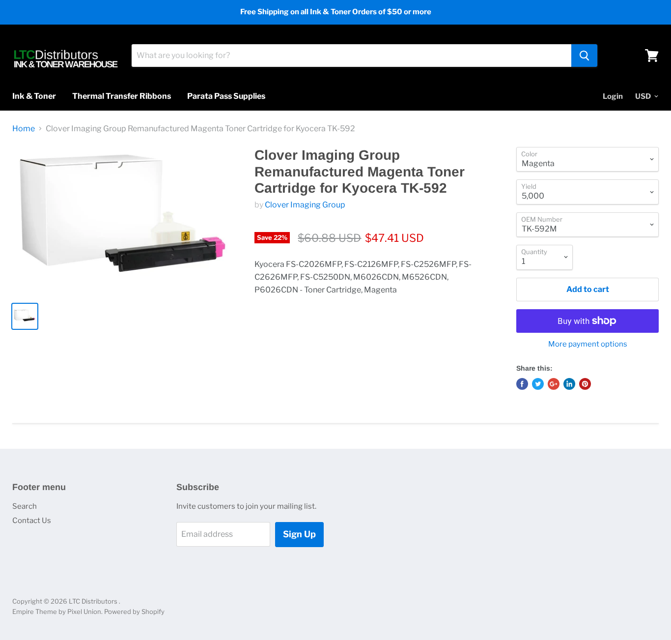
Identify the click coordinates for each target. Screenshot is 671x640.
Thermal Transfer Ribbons (121, 96)
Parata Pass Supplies (226, 96)
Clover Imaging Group (305, 204)
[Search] (584, 55)
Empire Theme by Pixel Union (56, 611)
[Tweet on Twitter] (538, 384)
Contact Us (31, 520)
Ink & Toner (34, 96)
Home (23, 128)
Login (613, 96)
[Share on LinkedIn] (569, 384)
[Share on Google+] (553, 384)
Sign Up (299, 534)
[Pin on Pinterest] (585, 384)
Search (24, 506)
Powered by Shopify (134, 611)
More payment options (587, 344)
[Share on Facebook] (522, 384)
